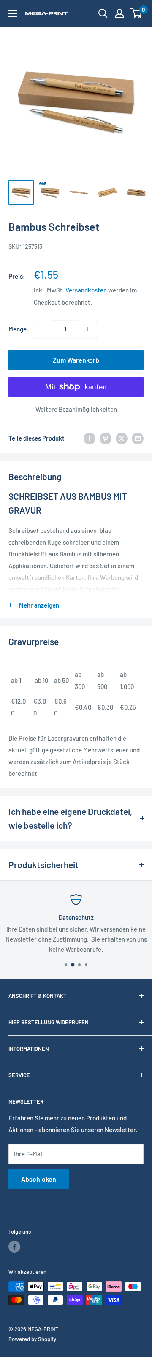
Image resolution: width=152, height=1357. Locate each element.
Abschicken (38, 1179)
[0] (136, 13)
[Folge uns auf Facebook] (14, 1247)
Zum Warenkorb (76, 360)
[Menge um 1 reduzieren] (43, 329)
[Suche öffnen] (103, 13)
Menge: (18, 329)
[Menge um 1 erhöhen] (88, 329)
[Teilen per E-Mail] (138, 438)
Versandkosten (86, 290)
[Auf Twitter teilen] (122, 438)
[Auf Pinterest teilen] (105, 438)
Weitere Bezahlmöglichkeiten (76, 409)
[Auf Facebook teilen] (89, 438)
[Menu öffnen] (12, 13)
